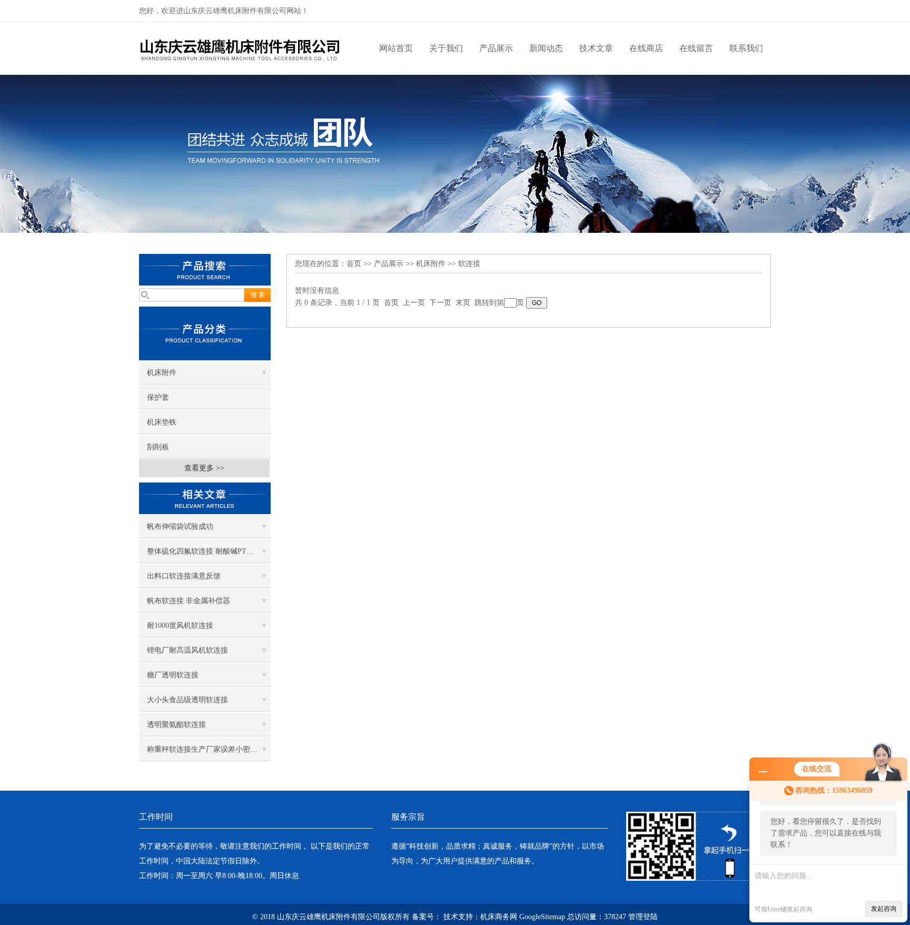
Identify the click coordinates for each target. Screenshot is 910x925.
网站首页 (396, 48)
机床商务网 (498, 917)
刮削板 (158, 447)
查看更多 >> (204, 468)
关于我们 (446, 48)
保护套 (158, 397)
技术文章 (596, 48)
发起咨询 (883, 908)
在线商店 (646, 48)
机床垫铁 (161, 422)
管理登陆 (643, 917)
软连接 (469, 264)
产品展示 (496, 48)
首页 (354, 264)
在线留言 (696, 48)
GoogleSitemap (542, 917)
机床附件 (161, 373)
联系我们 (746, 48)
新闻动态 (546, 48)
